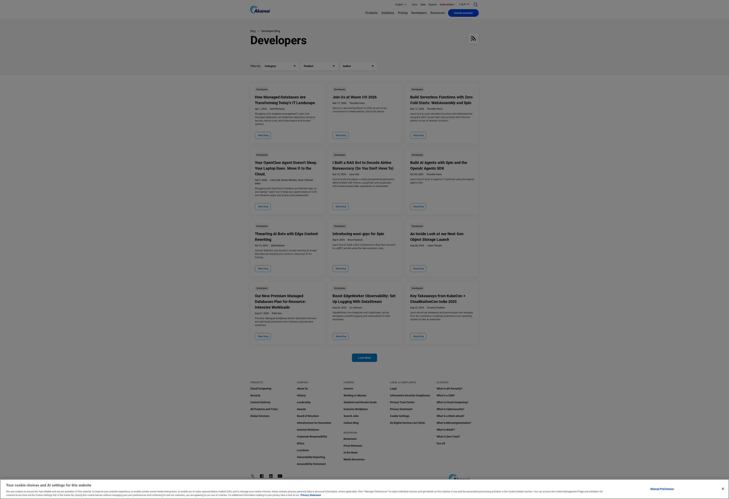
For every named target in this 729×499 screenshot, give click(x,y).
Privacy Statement (311, 495)
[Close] (723, 489)
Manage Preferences (662, 488)
